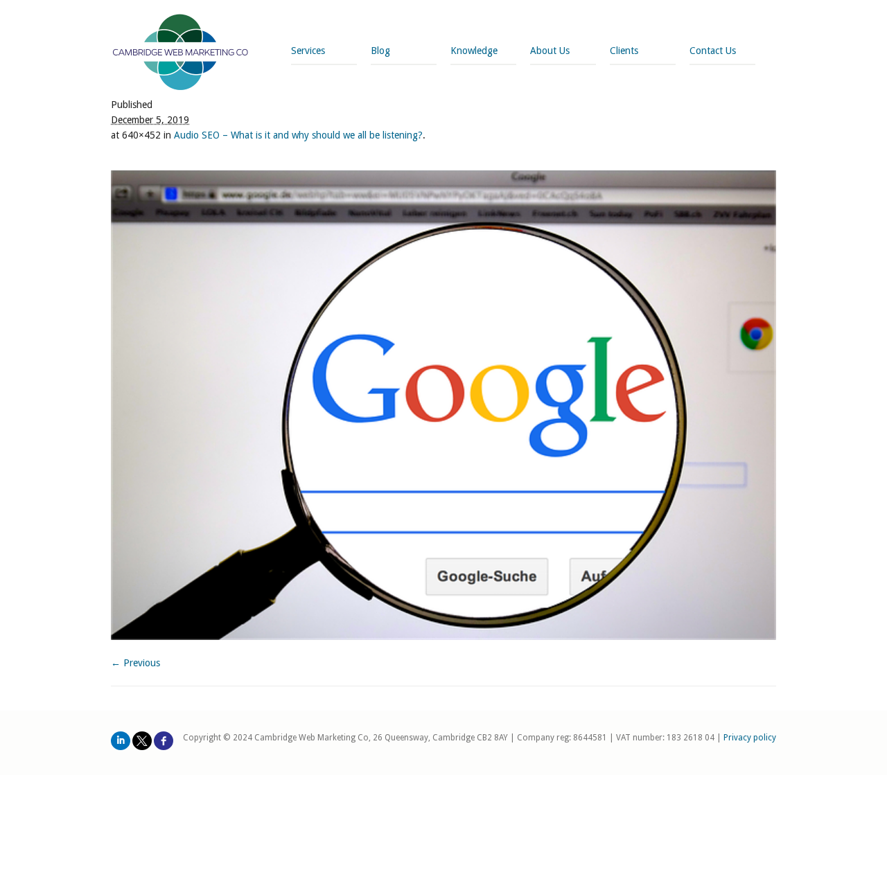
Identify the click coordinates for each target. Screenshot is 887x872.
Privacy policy (749, 737)
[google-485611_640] (443, 405)
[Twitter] (142, 740)
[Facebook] (163, 740)
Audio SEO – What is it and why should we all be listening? (298, 135)
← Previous (135, 662)
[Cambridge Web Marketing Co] (180, 53)
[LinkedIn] (120, 740)
